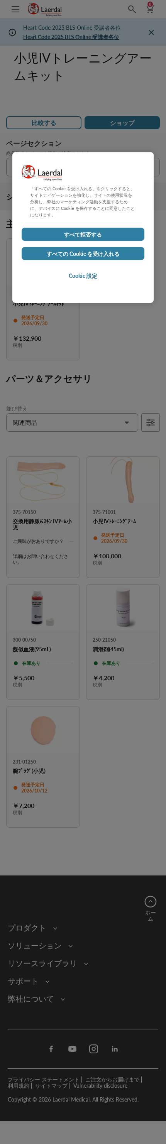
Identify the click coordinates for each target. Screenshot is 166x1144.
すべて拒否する (83, 234)
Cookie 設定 (83, 275)
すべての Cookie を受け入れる (83, 253)
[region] (83, 227)
